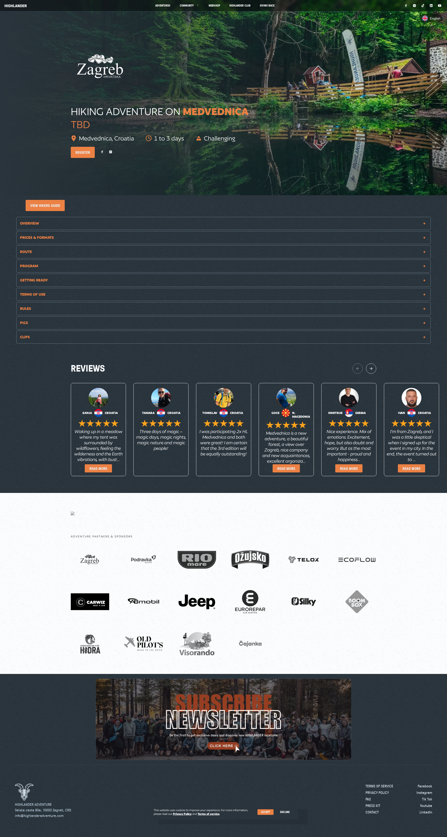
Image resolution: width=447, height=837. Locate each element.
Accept (265, 812)
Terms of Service (379, 786)
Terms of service (209, 814)
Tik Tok (427, 799)
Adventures (162, 5)
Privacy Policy (377, 792)
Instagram (424, 792)
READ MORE (98, 468)
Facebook (425, 786)
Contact (372, 812)
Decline (285, 812)
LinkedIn (426, 812)
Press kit (373, 805)
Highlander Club (240, 5)
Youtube (426, 805)
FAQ (368, 799)
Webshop (214, 5)
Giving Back (267, 5)
